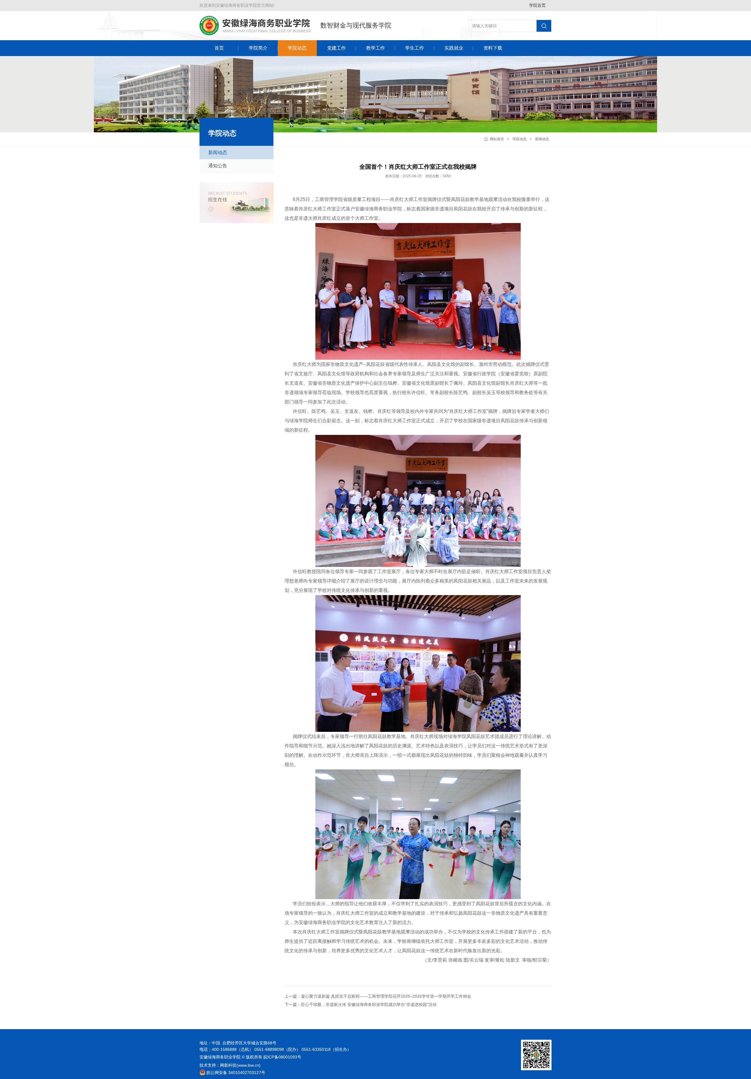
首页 (219, 47)
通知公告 (217, 165)
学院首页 (537, 5)
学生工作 (414, 47)
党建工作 (336, 47)
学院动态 (297, 47)
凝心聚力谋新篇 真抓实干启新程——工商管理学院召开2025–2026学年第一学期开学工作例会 (386, 996)
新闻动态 (542, 139)
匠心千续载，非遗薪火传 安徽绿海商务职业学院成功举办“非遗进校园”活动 (369, 1004)
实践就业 (453, 47)
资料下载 (492, 47)
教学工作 (375, 47)
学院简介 (258, 47)
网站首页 (497, 139)
